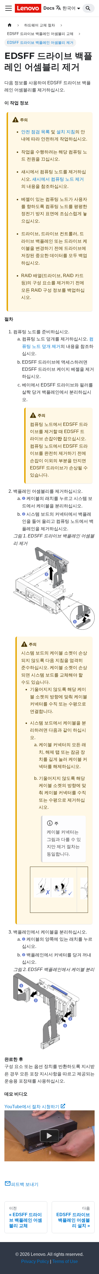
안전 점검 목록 (35, 131)
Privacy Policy (35, 1261)
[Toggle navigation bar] (8, 8)
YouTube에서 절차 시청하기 (31, 1106)
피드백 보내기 (24, 1184)
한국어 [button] (69, 8)
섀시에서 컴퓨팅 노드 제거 (58, 179)
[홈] (9, 25)
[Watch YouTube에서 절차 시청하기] (49, 1136)
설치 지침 (65, 131)
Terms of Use (65, 1261)
